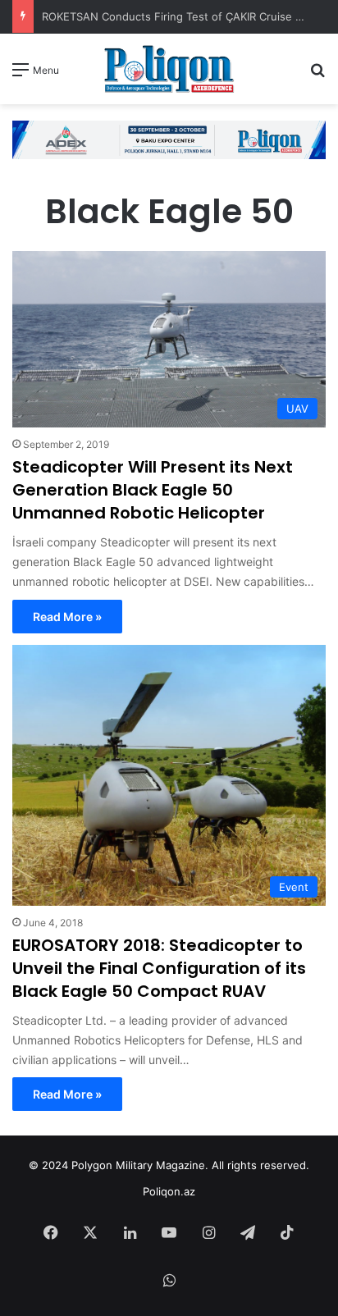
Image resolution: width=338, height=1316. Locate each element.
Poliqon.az (169, 1191)
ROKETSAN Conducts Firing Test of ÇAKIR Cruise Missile (188, 16)
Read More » (67, 617)
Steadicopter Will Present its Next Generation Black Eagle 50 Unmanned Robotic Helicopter (152, 489)
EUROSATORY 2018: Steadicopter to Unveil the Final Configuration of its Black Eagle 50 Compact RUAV (159, 968)
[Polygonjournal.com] (169, 69)
